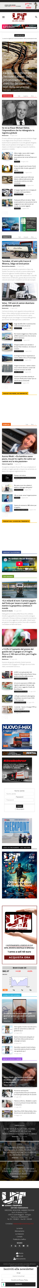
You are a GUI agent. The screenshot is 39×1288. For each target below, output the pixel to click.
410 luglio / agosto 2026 (21, 509)
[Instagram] (27, 1245)
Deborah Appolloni (7, 464)
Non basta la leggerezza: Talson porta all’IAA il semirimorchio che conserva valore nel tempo (25, 336)
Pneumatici (18, 383)
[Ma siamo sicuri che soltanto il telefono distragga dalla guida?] (7, 488)
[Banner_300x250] (10, 231)
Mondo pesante (7, 299)
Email (18, 1273)
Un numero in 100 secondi (22, 711)
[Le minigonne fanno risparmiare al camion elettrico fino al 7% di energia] (7, 358)
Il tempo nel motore (20, 475)
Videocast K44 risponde (11, 552)
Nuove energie (7, 645)
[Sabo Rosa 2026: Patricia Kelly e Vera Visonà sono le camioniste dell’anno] (7, 1113)
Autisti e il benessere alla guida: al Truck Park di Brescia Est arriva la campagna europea (24, 1039)
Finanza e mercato (8, 124)
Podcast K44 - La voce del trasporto (16, 521)
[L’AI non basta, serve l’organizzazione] (7, 498)
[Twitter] (19, 1245)
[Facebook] (11, 1245)
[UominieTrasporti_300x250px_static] (17, 782)
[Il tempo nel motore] (7, 478)
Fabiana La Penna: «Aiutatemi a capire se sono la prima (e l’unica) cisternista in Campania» (25, 1103)
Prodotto (6, 237)
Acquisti (26, 237)
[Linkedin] (15, 1245)
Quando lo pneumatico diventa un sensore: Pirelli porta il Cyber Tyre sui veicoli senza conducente (25, 378)
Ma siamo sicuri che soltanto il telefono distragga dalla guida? (23, 486)
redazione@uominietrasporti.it (23, 1223)
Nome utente (19, 791)
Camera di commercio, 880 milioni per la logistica (25, 506)
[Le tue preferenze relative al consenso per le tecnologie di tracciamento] (3, 1284)
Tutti (19, 96)
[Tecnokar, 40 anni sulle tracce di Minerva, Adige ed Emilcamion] (19, 250)
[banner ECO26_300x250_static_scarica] (28, 231)
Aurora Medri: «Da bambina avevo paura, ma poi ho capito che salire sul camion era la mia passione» (18, 459)
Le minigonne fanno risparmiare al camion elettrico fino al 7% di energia (25, 357)
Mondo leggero (19, 351)
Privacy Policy (23, 1280)
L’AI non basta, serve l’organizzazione (25, 495)
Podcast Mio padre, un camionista (15, 393)
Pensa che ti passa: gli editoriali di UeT (25, 477)
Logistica (25, 96)
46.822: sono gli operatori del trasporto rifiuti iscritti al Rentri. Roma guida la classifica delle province (25, 674)
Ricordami (20, 809)
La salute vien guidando (11, 995)
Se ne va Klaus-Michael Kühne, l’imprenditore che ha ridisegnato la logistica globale (18, 130)
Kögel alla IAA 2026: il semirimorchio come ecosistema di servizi (25, 325)
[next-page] (6, 213)
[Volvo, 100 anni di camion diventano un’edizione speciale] (19, 292)
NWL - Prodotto (19, 360)
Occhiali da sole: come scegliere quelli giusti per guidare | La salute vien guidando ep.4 (19, 1016)
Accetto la (19, 1280)
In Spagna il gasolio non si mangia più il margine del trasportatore (19, 83)
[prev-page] (3, 213)
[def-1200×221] (19, 9)
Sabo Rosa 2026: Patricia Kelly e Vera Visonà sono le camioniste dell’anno (25, 1112)
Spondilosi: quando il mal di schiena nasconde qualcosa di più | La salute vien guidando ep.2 (24, 1049)
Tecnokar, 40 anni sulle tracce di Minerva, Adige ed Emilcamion (16, 262)
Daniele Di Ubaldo (7, 611)
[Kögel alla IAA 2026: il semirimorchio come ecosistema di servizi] (7, 326)
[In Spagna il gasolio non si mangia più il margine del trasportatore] (19, 67)
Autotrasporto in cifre (21, 678)
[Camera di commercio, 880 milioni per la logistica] (7, 508)
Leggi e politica (8, 76)
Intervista (17, 208)
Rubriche (6, 424)
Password (19, 797)
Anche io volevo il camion (10, 453)
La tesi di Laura (19, 489)
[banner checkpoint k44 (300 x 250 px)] (17, 842)
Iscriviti (18, 1284)
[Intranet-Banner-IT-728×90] (19, 28)
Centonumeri (8, 576)
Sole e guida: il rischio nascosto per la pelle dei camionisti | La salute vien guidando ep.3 (25, 1029)
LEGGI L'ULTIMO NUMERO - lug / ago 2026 (16, 847)
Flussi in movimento (20, 702)
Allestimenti (6, 257)
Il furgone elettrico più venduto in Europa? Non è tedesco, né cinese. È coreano (25, 347)
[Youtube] (23, 1245)
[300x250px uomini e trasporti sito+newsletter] (17, 748)
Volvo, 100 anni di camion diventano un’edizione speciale (18, 304)
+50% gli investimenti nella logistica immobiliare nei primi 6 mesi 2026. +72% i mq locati (24, 698)
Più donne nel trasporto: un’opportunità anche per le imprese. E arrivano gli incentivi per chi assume (25, 1092)
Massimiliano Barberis (8, 266)
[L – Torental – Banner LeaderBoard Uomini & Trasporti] (19, 755)
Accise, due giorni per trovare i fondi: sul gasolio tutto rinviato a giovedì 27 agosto (25, 168)
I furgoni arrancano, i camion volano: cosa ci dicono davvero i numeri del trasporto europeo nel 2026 (25, 368)
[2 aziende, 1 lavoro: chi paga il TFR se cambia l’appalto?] (7, 709)
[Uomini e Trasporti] (19, 17)
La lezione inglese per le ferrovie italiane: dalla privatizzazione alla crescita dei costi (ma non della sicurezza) (24, 180)
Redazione (6, 90)
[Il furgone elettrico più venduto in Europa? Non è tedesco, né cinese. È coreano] (7, 347)
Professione (7, 96)
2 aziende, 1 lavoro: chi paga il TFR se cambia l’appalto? (25, 708)
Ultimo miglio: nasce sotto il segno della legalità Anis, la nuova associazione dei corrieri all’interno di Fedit (25, 156)
